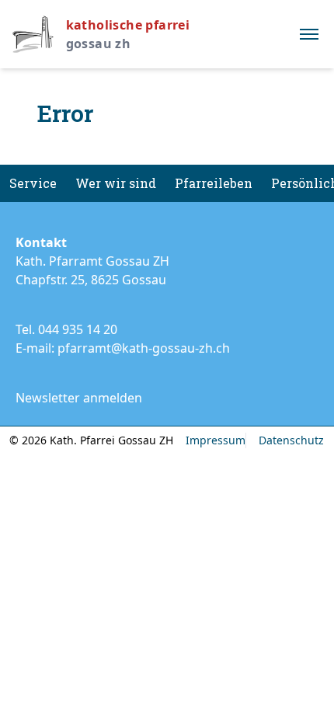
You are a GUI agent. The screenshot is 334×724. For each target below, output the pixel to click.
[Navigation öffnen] (309, 34)
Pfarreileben (213, 183)
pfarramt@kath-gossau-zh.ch (143, 348)
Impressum (215, 440)
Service (33, 183)
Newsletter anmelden (79, 397)
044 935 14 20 (77, 329)
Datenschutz (291, 440)
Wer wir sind (115, 183)
